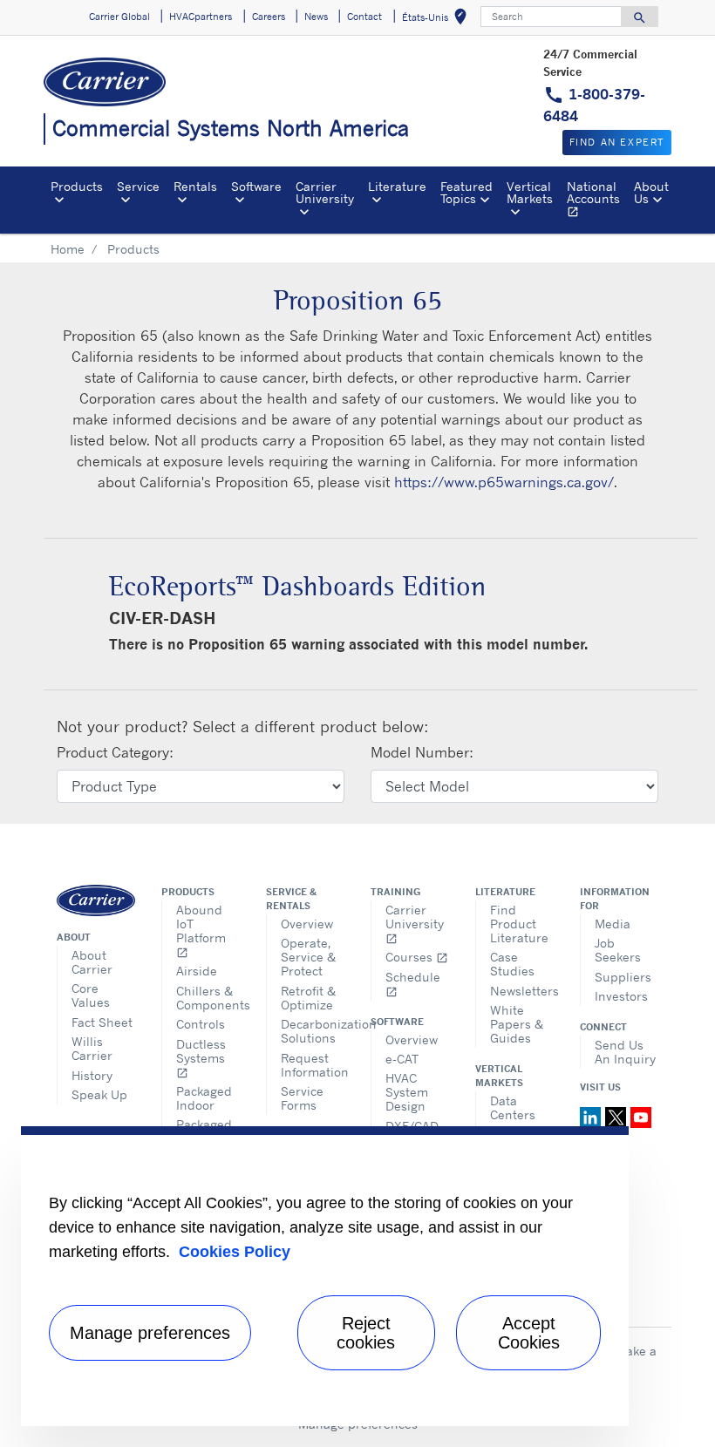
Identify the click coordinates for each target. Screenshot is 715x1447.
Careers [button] (268, 16)
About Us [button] (651, 192)
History (92, 1075)
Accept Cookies (529, 1333)
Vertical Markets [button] (530, 192)
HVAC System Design (406, 1091)
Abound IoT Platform (201, 930)
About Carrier (92, 962)
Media (612, 923)
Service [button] (138, 186)
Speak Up (99, 1094)
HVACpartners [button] (200, 16)
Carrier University (414, 923)
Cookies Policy (234, 1251)
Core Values (91, 995)
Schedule (412, 983)
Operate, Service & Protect (308, 956)
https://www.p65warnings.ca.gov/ (504, 482)
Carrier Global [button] (119, 16)
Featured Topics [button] (466, 192)
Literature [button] (397, 186)
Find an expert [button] (616, 142)
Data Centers (512, 1107)
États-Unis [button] (437, 19)
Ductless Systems (201, 1057)
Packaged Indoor (204, 1098)
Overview (307, 923)
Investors (621, 995)
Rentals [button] (195, 186)
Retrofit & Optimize (308, 997)
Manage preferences (150, 1332)
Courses (416, 956)
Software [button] (256, 186)
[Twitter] (617, 1115)
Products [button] (77, 186)
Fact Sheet (102, 1022)
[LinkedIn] (592, 1115)
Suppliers (623, 976)
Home (68, 248)
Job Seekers (618, 949)
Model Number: (422, 752)
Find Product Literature (519, 923)
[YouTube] (640, 1115)
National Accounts (597, 201)
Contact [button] (364, 16)
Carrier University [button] (325, 192)
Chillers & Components (208, 997)
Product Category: (115, 752)
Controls (200, 1023)
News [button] (316, 16)
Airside (196, 970)
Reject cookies (366, 1333)
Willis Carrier (92, 1048)
